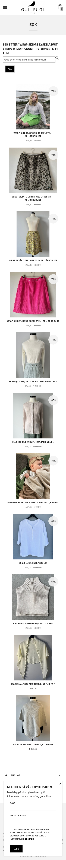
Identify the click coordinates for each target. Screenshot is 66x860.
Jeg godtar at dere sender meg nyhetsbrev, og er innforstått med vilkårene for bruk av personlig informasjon (30, 834)
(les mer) (29, 838)
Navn (12, 803)
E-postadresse (18, 815)
